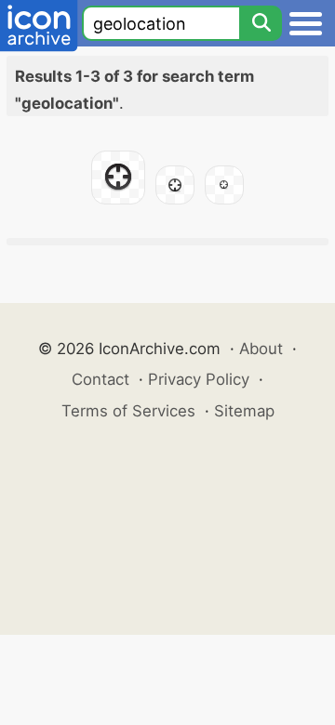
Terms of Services (128, 411)
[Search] (260, 23)
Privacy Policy (198, 379)
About (261, 348)
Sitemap (244, 411)
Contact (100, 379)
